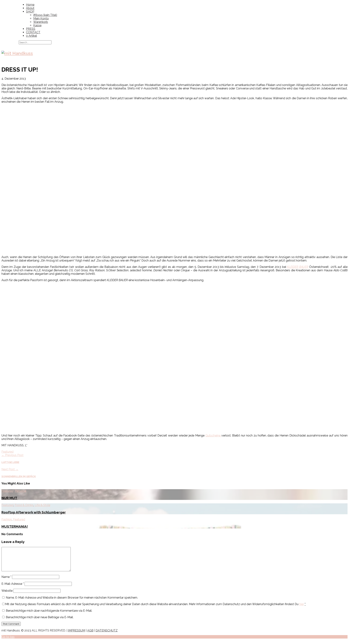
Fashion (6, 519)
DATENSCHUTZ (107, 630)
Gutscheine (213, 435)
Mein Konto (41, 18)
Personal (20, 491)
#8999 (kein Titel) (45, 15)
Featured (7, 451)
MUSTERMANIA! (14, 526)
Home (30, 4)
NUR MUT (9, 498)
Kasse (37, 25)
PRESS (30, 29)
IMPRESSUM (76, 630)
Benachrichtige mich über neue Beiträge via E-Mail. (39, 617)
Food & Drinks (24, 505)
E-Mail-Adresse (12, 583)
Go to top (8, 637)
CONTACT (33, 32)
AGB (90, 630)
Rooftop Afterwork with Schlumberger (33, 512)
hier (301, 604)
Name (6, 577)
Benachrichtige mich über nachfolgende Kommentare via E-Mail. (49, 610)
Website (7, 590)
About (30, 8)
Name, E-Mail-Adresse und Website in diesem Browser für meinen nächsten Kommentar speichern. (72, 597)
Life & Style (42, 505)
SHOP (30, 11)
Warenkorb (40, 22)
